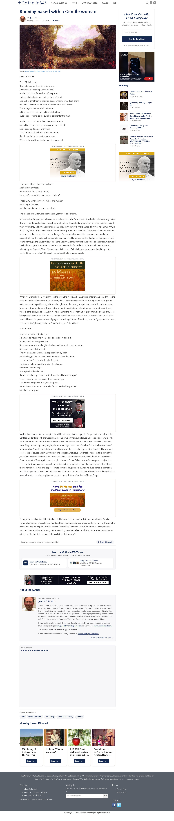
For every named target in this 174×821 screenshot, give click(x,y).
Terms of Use (121, 789)
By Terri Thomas (135, 146)
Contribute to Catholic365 (33, 795)
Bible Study (50, 717)
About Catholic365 (31, 789)
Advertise (27, 792)
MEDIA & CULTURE (59, 3)
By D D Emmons (135, 107)
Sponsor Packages (40, 792)
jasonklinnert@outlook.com (88, 634)
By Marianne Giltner (136, 96)
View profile (46, 20)
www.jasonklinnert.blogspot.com (68, 626)
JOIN (115, 3)
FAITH (74, 3)
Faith (23, 717)
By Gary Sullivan (135, 130)
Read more (31, 761)
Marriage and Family (65, 717)
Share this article (106, 542)
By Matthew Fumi (135, 121)
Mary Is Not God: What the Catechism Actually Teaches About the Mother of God (141, 116)
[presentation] (19, 743)
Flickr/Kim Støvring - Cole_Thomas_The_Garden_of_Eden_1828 (42, 71)
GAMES (105, 3)
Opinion (80, 717)
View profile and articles (102, 638)
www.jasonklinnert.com (103, 626)
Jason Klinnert (35, 18)
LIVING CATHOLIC (89, 3)
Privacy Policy (121, 792)
